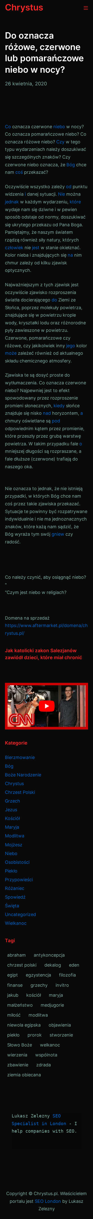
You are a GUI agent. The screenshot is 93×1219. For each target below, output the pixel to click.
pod (56, 420)
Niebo (11, 853)
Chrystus (14, 783)
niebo (59, 126)
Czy (60, 141)
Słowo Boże (19, 1044)
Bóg (70, 164)
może (11, 353)
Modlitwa (14, 835)
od (68, 186)
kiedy (59, 405)
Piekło (11, 870)
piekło (13, 1035)
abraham (16, 955)
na (70, 255)
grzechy (39, 985)
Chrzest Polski (20, 792)
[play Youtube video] (46, 706)
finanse (15, 985)
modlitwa (38, 1015)
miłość (14, 1015)
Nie (61, 194)
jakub (12, 995)
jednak (12, 201)
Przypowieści (19, 879)
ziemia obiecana (24, 1074)
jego (70, 345)
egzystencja (38, 975)
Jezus (11, 809)
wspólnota (46, 1054)
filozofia (67, 975)
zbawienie (17, 1064)
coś (19, 172)
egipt (12, 975)
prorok (35, 1035)
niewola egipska (24, 1025)
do (54, 299)
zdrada (43, 1064)
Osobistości (17, 862)
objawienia (60, 1025)
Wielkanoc (16, 923)
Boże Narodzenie (23, 774)
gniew (58, 534)
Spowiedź (15, 897)
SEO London (48, 1201)
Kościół (12, 818)
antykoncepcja (49, 955)
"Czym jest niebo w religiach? (35, 592)
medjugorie (52, 1005)
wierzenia (17, 1054)
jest (35, 247)
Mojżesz (13, 844)
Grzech (12, 801)
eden (74, 965)
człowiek (14, 247)
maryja (56, 995)
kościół (33, 995)
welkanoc (50, 1044)
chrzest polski (21, 965)
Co (8, 126)
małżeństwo (20, 1005)
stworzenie (61, 1035)
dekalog (52, 965)
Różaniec (14, 888)
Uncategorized (20, 914)
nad (47, 413)
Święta (12, 905)
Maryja (12, 827)
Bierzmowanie (20, 757)
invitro (62, 985)
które (75, 201)
